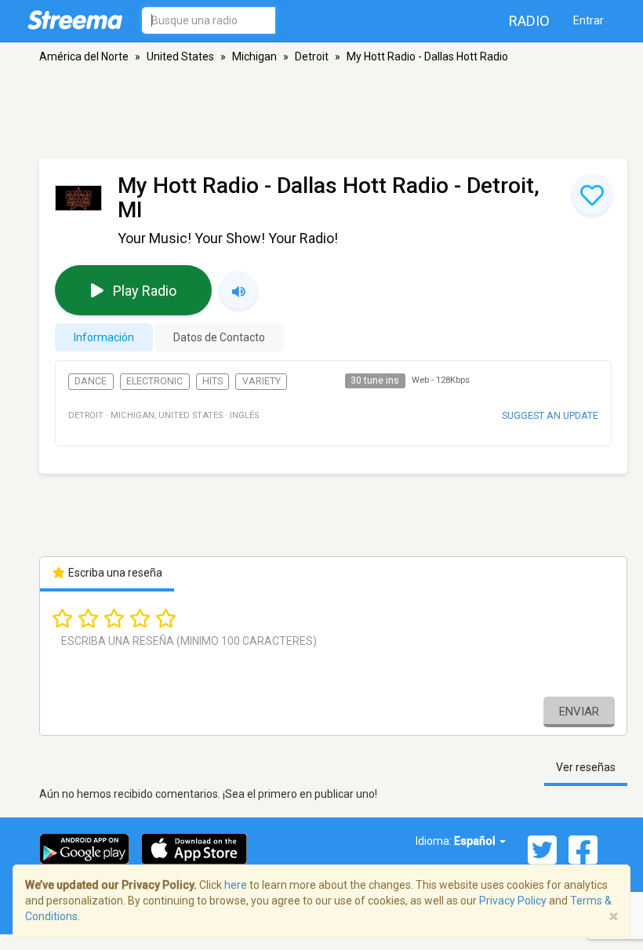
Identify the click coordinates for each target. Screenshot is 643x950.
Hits (212, 381)
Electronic (154, 381)
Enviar (579, 711)
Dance (90, 381)
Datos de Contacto (219, 337)
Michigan (254, 56)
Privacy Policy (513, 900)
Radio (529, 21)
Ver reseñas (586, 767)
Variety (261, 381)
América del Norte (84, 56)
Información (104, 337)
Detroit (312, 56)
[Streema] (74, 19)
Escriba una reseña (114, 572)
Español (476, 841)
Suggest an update (550, 415)
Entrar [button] (588, 20)
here (235, 885)
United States (180, 56)
